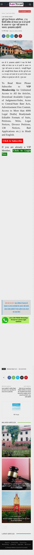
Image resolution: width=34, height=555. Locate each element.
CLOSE (30, 11)
